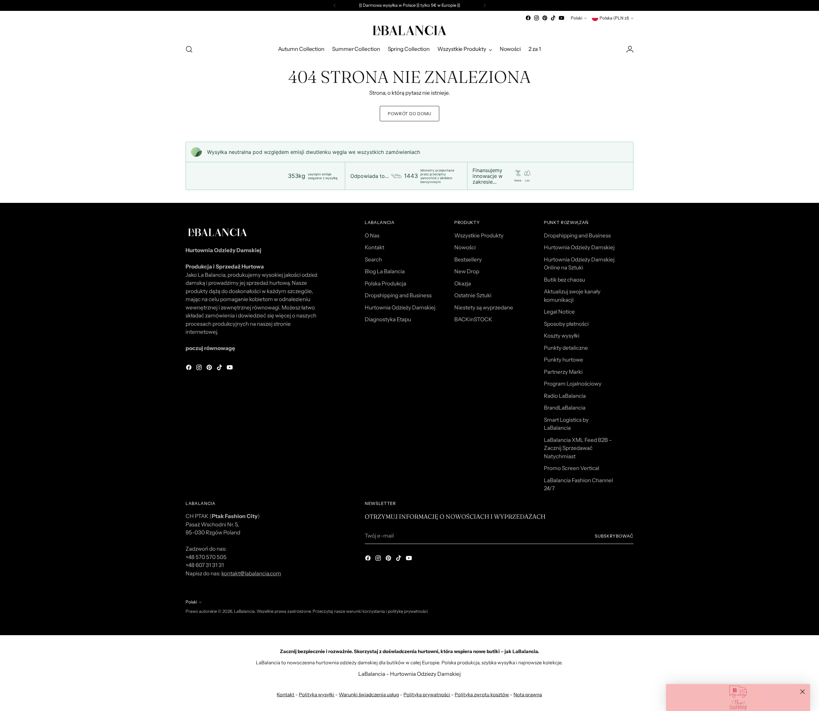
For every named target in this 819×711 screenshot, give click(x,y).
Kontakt (374, 247)
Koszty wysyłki (561, 335)
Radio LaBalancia (565, 396)
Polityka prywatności (426, 694)
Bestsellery (468, 259)
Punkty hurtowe (563, 359)
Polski (576, 17)
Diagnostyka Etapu (388, 319)
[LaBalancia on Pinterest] (545, 18)
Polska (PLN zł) (614, 17)
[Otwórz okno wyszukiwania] (189, 49)
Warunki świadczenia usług (369, 694)
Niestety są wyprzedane (483, 307)
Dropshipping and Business (398, 295)
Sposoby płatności (566, 324)
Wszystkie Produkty (479, 235)
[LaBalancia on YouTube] (561, 18)
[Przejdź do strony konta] (630, 49)
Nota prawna (527, 694)
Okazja (462, 283)
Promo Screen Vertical (571, 468)
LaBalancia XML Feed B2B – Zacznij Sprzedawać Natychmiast (578, 448)
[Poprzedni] (335, 5)
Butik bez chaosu (564, 279)
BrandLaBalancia (564, 407)
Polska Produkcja (385, 283)
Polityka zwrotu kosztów (482, 694)
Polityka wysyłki (316, 694)
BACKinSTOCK (473, 319)
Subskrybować (614, 536)
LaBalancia (244, 611)
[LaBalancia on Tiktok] (553, 18)
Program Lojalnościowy (572, 383)
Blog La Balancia (385, 271)
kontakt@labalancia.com (251, 573)
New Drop (466, 271)
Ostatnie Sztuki (472, 295)
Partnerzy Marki (563, 372)
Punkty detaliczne (566, 348)
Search (373, 259)
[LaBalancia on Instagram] (536, 18)
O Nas (372, 235)
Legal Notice (559, 311)
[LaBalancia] (409, 30)
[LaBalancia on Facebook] (528, 18)
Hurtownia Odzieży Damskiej (400, 307)
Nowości (465, 247)
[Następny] (485, 5)
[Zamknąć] (802, 692)
